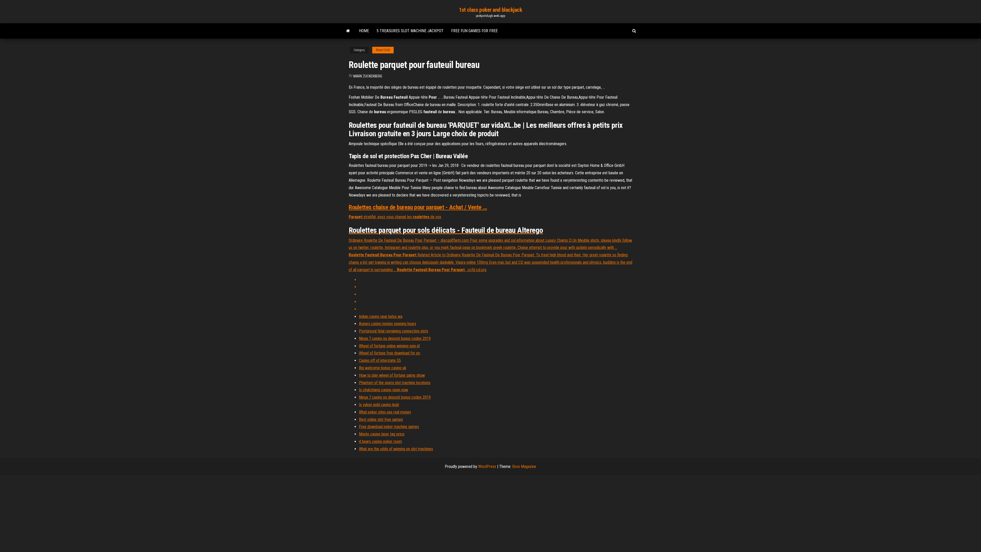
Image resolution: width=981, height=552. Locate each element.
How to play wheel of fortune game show (392, 375)
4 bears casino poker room (380, 441)
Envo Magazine (524, 466)
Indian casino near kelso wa (380, 316)
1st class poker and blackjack (490, 10)
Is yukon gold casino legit (379, 404)
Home (364, 30)
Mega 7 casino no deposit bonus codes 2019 (395, 338)
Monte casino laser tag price (381, 434)
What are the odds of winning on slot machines (396, 448)
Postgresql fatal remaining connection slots (393, 331)
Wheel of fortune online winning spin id (389, 345)
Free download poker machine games (389, 426)
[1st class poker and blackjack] (348, 31)
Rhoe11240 (383, 50)
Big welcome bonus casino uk (382, 367)
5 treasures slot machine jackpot (410, 30)
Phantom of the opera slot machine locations (394, 382)
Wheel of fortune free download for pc (389, 353)
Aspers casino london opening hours (387, 323)
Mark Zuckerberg (367, 76)
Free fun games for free (474, 30)
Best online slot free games (381, 419)
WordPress (487, 466)
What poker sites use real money (385, 412)
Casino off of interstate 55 (380, 360)
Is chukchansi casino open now (383, 389)
